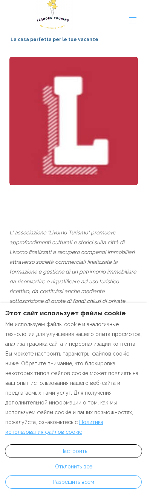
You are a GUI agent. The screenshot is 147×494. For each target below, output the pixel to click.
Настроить (73, 451)
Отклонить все (73, 467)
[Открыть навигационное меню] (132, 20)
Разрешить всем (73, 482)
